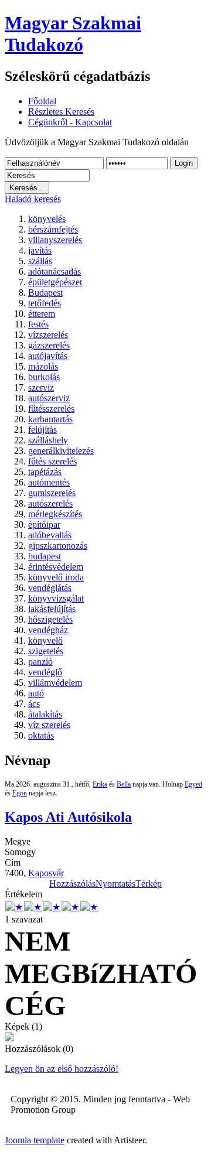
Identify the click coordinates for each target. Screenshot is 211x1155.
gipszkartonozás (57, 546)
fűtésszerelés (51, 409)
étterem (41, 314)
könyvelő (45, 640)
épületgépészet (55, 282)
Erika (100, 784)
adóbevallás (50, 535)
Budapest (45, 293)
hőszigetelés (50, 619)
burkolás (44, 377)
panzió (40, 662)
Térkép (148, 884)
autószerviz (49, 398)
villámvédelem (55, 683)
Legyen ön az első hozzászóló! (61, 1069)
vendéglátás (50, 588)
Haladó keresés (33, 199)
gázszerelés (49, 345)
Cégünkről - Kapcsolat (70, 122)
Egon (19, 793)
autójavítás (47, 356)
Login (184, 163)
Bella (124, 784)
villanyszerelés (55, 240)
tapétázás (45, 472)
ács (34, 704)
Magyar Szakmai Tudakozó (73, 33)
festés (38, 324)
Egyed (193, 784)
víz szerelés (49, 725)
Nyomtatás (115, 884)
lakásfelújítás (52, 609)
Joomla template (34, 1140)
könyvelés (47, 219)
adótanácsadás (54, 271)
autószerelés (50, 503)
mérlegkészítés (55, 514)
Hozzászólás (72, 884)
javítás (40, 250)
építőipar (44, 524)
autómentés (49, 482)
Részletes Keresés (61, 112)
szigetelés (45, 651)
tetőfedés (44, 303)
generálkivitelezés (61, 451)
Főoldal (42, 101)
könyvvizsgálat (56, 598)
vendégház (48, 630)
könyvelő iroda (56, 577)
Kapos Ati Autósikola (68, 817)
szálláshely (48, 440)
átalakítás (45, 714)
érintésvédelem (55, 567)
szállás (40, 261)
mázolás (43, 366)
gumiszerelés (52, 493)
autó (36, 693)
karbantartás (50, 419)
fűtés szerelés (52, 461)
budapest (44, 556)
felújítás (42, 430)
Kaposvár (46, 873)
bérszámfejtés (53, 229)
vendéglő (45, 672)
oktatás (41, 735)
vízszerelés (48, 335)
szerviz (41, 387)
